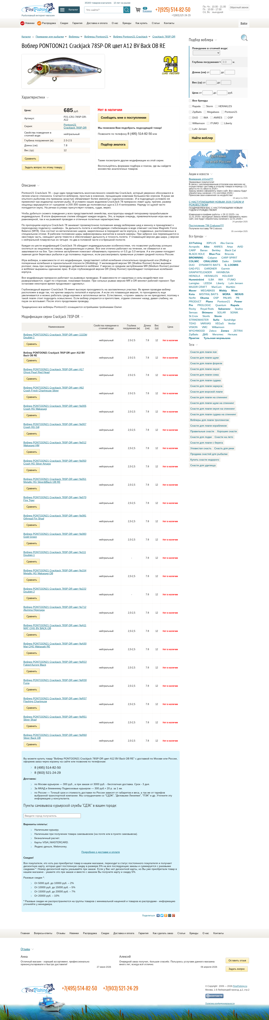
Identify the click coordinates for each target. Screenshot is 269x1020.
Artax (230, 246)
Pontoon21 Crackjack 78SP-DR (75, 126)
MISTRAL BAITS (208, 294)
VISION (193, 327)
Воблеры (74, 36)
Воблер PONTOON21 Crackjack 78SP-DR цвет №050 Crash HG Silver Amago (54, 462)
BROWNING (196, 257)
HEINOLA (194, 275)
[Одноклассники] (166, 915)
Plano (209, 301)
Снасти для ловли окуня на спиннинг (212, 408)
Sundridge (230, 319)
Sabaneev (224, 308)
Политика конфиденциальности (220, 1003)
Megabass (213, 111)
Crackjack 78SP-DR (163, 36)
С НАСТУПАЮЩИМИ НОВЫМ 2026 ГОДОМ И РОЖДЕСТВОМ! (216, 203)
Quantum (220, 305)
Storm (209, 106)
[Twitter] (162, 915)
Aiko (207, 246)
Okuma (204, 297)
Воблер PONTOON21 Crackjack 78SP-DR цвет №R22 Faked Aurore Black (55, 663)
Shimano (207, 312)
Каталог (26, 36)
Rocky (192, 308)
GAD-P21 (194, 268)
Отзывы (61, 933)
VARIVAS (205, 323)
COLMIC (194, 261)
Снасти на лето (224, 436)
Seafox (239, 308)
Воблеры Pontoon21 (96, 36)
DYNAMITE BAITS (209, 264)
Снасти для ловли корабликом (208, 425)
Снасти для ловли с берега (206, 442)
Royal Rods (207, 308)
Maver (192, 290)
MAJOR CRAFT (198, 286)
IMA (205, 117)
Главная (25, 933)
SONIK (234, 312)
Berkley (216, 250)
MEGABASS (208, 290)
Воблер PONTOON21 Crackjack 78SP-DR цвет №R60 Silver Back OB (55, 736)
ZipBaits (197, 111)
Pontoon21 (231, 111)
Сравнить (30, 158)
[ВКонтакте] (158, 915)
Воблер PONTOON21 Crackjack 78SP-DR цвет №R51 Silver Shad (55, 718)
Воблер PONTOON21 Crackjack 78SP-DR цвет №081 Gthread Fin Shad (54, 517)
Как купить (141, 23)
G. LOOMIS (231, 264)
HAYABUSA (222, 272)
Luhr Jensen (199, 128)
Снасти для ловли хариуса (206, 385)
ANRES (218, 117)
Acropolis (194, 246)
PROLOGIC (204, 305)
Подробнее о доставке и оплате (100, 852)
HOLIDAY (227, 275)
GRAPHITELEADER (200, 272)
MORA (226, 294)
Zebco (212, 330)
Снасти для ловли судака (205, 380)
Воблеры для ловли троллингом (209, 419)
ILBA (211, 279)
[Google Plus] (173, 915)
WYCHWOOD (197, 330)
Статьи (156, 23)
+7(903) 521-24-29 (120, 988)
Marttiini (230, 286)
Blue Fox (214, 253)
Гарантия (77, 23)
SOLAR (221, 312)
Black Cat (230, 250)
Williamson (198, 123)
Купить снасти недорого (204, 459)
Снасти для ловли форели (206, 363)
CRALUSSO (210, 261)
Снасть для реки (224, 448)
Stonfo (206, 316)
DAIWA (237, 261)
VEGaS (219, 323)
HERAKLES (225, 106)
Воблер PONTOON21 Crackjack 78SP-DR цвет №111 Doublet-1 (54, 554)
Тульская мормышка (217, 338)
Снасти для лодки (201, 436)
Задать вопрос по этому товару (43, 167)
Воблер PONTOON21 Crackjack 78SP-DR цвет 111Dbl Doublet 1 (55, 336)
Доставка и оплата (97, 23)
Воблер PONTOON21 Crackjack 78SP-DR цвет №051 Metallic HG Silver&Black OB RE (54, 480)
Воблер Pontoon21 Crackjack (130, 36)
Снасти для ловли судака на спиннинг (213, 414)
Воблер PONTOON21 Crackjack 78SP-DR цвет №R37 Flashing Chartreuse (55, 700)
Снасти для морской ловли (206, 391)
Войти (244, 23)
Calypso (212, 257)
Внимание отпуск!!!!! (201, 179)
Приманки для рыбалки (50, 36)
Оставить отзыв (237, 960)
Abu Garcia (226, 243)
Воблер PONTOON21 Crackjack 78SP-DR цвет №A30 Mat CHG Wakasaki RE (55, 645)
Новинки (29, 23)
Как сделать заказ (163, 933)
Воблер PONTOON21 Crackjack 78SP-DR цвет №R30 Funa (55, 682)
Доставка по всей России (218, 158)
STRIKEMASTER (199, 319)
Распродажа (49, 23)
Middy (223, 290)
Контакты (169, 23)
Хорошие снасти (227, 431)
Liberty (228, 123)
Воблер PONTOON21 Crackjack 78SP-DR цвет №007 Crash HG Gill (54, 426)
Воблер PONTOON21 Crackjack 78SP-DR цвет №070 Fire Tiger (54, 499)
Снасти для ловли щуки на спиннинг (212, 402)
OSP (230, 117)
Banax (204, 250)
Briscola (229, 253)
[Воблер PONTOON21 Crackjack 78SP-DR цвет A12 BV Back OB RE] (63, 87)
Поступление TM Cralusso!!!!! (206, 225)
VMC (205, 327)
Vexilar (232, 323)
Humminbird (196, 279)
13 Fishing (195, 243)
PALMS (227, 297)
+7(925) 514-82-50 (172, 9)
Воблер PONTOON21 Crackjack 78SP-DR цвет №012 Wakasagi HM (54, 444)
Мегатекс (217, 334)
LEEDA (208, 283)
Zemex (225, 330)
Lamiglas (194, 283)
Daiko (225, 261)
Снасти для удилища (203, 465)
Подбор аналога (113, 144)
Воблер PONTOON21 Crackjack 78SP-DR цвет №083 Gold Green (54, 535)
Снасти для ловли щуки (204, 357)
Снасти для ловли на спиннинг (208, 397)
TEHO (192, 323)
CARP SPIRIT (229, 257)
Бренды (127, 23)
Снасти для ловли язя (203, 351)
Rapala (196, 106)
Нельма (232, 334)
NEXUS (239, 294)
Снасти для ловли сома (204, 374)
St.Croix (193, 316)
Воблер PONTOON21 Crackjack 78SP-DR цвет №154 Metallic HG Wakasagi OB (54, 572)
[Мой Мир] (170, 915)
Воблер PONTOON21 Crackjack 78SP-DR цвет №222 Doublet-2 (54, 590)
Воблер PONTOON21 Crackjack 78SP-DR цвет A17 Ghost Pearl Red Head (53, 371)
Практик (194, 338)
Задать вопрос (237, 969)
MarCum (217, 286)
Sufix (216, 319)
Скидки (64, 23)
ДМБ (205, 334)
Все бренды (200, 100)
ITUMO (214, 123)
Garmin (225, 268)
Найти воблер (202, 138)
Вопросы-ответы (43, 933)
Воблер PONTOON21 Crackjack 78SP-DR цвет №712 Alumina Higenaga (54, 608)
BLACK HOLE (197, 253)
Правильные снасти (202, 431)
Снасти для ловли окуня (204, 368)
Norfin (192, 297)
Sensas (193, 312)
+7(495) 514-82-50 (79, 988)
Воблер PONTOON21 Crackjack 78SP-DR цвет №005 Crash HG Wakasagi (54, 407)
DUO (195, 117)
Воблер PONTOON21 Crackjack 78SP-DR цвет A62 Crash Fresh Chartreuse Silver (53, 389)
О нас (115, 23)
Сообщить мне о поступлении (123, 117)
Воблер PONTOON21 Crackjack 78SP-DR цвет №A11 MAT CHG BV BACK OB (54, 627)
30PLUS (211, 243)
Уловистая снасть (200, 448)
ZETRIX (238, 330)
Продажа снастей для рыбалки (208, 454)
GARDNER (210, 268)
